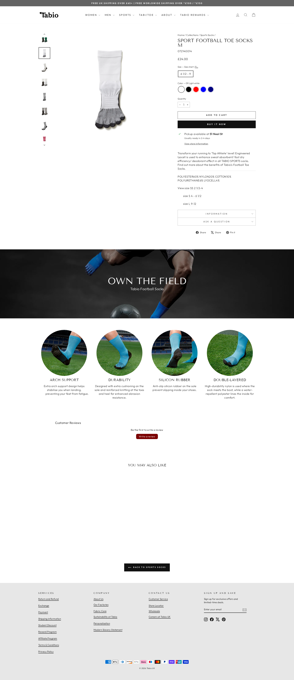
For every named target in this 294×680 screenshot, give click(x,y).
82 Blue (203, 89)
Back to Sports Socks (149, 567)
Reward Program (47, 631)
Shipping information (49, 618)
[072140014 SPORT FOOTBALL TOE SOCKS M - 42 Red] (64, 538)
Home (181, 35)
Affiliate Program (47, 638)
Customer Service (158, 598)
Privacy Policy (46, 651)
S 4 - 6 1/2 (195, 196)
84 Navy (211, 89)
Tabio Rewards (193, 14)
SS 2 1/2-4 (196, 188)
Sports (125, 14)
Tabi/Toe (147, 14)
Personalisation (102, 623)
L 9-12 (192, 204)
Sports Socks (207, 35)
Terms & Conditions (48, 645)
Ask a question (216, 221)
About (167, 14)
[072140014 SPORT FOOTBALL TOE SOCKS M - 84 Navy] (71, 538)
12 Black (189, 89)
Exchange (43, 605)
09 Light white (181, 89)
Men (108, 14)
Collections (192, 35)
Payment (43, 612)
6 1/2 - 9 (186, 74)
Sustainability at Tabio (105, 616)
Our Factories (101, 604)
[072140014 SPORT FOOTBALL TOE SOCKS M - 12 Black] (61, 538)
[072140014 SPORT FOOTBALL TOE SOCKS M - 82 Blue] (67, 538)
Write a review (147, 436)
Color (189, 83)
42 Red (196, 89)
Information (217, 213)
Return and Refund (48, 598)
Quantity (182, 98)
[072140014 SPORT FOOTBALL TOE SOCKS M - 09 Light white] (57, 538)
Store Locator (156, 605)
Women (91, 14)
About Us (99, 598)
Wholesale (154, 611)
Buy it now (216, 124)
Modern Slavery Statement (108, 629)
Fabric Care (100, 611)
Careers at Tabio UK (160, 616)
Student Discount (47, 625)
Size (186, 67)
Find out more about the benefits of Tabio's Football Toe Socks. (213, 166)
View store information (196, 143)
